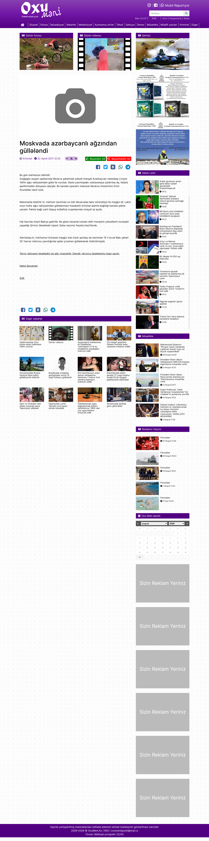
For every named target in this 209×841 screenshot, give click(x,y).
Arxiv (165, 18)
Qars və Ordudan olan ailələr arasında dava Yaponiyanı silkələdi (30, 405)
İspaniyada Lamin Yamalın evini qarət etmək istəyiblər (58, 405)
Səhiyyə (130, 24)
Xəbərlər (71, 24)
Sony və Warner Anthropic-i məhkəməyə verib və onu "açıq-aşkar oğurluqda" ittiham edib (172, 245)
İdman (140, 24)
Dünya (44, 24)
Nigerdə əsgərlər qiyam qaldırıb (171, 302)
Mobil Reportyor (176, 5)
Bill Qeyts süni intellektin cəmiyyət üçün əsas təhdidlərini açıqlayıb (171, 213)
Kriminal (184, 24)
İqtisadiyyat (57, 24)
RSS (106, 830)
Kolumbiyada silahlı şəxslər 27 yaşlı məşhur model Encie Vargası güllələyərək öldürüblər (118, 376)
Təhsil (119, 24)
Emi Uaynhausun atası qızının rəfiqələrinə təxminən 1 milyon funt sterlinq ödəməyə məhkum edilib (89, 377)
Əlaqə (186, 18)
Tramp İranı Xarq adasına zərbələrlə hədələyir (172, 317)
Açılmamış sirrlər (104, 24)
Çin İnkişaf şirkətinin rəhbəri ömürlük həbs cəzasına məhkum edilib (118, 344)
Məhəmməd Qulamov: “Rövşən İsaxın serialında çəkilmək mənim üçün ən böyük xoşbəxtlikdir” (172, 348)
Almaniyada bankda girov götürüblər (116, 404)
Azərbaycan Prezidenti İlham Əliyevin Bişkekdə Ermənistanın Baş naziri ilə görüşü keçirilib (171, 230)
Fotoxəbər (165, 438)
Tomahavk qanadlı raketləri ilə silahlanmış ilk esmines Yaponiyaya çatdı (172, 275)
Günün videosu (56, 342)
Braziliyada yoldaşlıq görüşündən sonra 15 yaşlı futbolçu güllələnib (60, 375)
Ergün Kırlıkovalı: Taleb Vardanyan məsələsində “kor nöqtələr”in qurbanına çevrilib (174, 392)
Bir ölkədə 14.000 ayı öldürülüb (170, 257)
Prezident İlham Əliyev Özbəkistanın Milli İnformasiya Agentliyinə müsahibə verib (174, 362)
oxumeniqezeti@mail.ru (124, 830)
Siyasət (33, 24)
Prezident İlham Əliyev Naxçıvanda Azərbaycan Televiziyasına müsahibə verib (172, 378)
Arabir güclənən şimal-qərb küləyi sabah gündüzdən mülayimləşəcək (171, 185)
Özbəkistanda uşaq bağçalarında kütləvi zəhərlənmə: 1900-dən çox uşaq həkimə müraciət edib (89, 408)
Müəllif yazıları (168, 24)
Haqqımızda (176, 18)
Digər (195, 24)
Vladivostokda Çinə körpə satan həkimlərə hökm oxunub (30, 344)
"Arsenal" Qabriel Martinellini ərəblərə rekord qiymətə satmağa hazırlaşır (172, 200)
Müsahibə (152, 24)
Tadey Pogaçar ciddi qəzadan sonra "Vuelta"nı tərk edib (172, 288)
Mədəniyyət (85, 24)
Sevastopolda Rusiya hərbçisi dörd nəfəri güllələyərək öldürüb (30, 375)
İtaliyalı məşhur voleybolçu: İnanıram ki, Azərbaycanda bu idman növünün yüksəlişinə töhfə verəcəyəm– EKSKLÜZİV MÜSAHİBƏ (173, 411)
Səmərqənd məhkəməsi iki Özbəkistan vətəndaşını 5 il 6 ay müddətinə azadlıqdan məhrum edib (89, 346)
